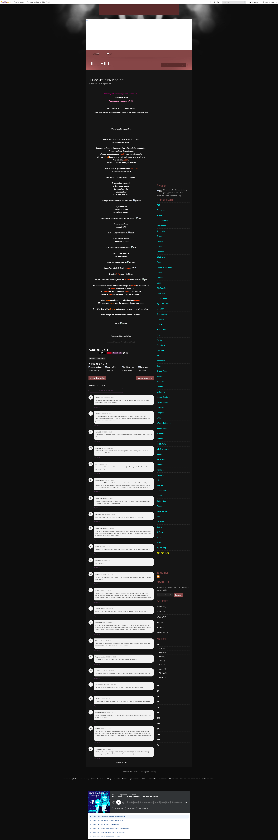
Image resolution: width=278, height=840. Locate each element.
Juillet (161, 652)
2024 (158, 691)
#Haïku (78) (161, 612)
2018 (158, 723)
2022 (158, 701)
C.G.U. (144, 779)
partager (132, 808)
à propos (145, 808)
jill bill (100, 63)
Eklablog (153, 772)
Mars (161, 669)
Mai (160, 661)
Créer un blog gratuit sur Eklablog (101, 779)
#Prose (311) (161, 607)
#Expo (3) (160, 627)
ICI (132, 101)
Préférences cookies (208, 779)
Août (160, 648)
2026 (158, 644)
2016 (158, 734)
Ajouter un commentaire (106, 390)
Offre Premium (173, 779)
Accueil (96, 53)
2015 (158, 739)
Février (161, 673)
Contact (109, 53)
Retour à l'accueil (121, 762)
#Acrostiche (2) (162, 632)
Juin (160, 656)
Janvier (161, 677)
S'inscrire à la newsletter (97, 358)
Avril (160, 665)
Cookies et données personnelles (190, 779)
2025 (158, 685)
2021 (158, 707)
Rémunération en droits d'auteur (157, 779)
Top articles (116, 779)
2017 (158, 729)
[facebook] (210, 2)
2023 (158, 696)
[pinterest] (218, 2)
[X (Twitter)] (214, 2)
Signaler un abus (134, 779)
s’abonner (120, 808)
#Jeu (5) (160, 622)
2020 (158, 712)
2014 (158, 745)
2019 (158, 718)
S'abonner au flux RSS (158, 576)
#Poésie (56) (161, 617)
